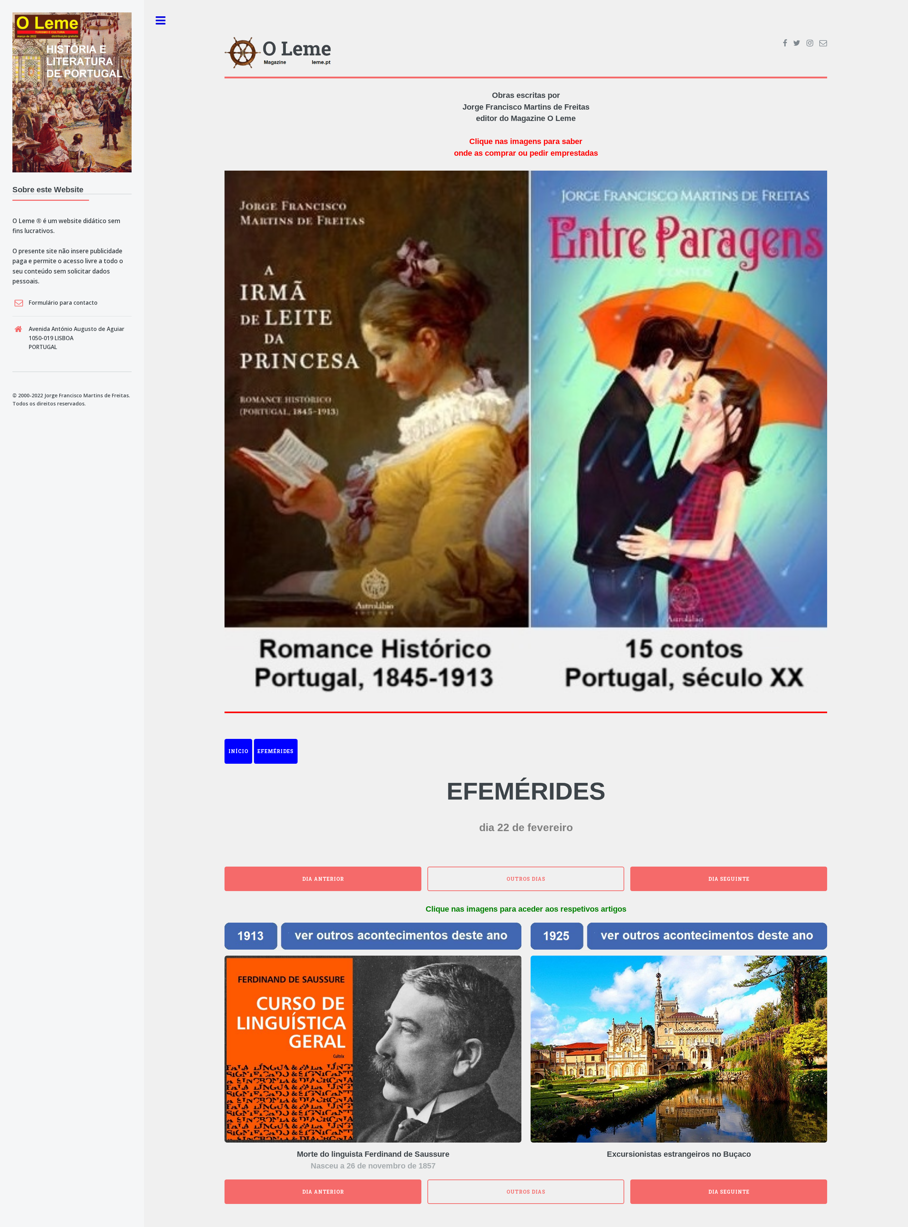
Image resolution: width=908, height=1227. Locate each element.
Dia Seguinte (728, 878)
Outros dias (526, 878)
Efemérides (276, 751)
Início (238, 751)
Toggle (160, 21)
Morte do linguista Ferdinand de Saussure (373, 1154)
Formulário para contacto (63, 302)
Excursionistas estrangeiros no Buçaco (679, 1154)
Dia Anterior (323, 878)
